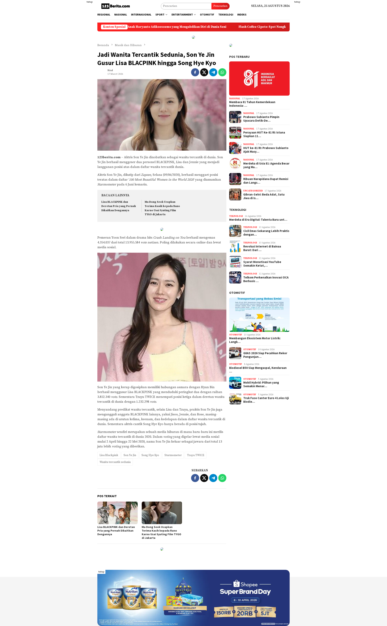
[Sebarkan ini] (195, 72)
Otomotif (237, 293)
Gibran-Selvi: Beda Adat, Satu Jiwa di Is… (264, 196)
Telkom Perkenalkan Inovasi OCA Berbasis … (266, 279)
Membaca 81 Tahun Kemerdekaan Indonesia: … (252, 104)
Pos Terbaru (239, 57)
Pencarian (220, 6)
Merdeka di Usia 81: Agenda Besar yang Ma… (266, 165)
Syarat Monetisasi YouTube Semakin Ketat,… (262, 263)
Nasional (234, 98)
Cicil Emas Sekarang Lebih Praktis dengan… (266, 232)
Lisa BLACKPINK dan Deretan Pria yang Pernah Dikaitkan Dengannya (118, 206)
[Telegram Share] (213, 72)
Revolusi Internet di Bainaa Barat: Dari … (262, 248)
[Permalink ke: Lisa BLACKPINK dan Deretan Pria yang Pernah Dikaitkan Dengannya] (117, 513)
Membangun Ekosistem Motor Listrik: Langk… (255, 340)
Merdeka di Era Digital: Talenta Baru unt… (258, 219)
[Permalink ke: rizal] (101, 72)
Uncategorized (253, 190)
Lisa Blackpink (109, 455)
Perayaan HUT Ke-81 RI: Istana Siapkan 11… (264, 134)
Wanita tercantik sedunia (115, 462)
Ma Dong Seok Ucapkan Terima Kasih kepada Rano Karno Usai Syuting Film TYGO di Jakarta (161, 532)
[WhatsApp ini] (222, 72)
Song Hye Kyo (150, 455)
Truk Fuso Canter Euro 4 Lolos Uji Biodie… (266, 400)
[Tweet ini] (204, 72)
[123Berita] (116, 6)
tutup (90, 1)
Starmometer (173, 455)
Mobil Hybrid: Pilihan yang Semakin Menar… (261, 384)
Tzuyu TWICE (195, 455)
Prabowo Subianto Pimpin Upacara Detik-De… (261, 118)
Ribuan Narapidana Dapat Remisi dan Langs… (265, 180)
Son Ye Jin (130, 455)
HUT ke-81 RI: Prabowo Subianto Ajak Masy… (265, 149)
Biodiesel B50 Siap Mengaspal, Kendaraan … (258, 369)
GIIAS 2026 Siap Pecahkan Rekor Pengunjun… (265, 355)
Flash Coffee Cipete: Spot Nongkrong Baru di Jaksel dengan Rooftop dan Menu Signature (268, 27)
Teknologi (237, 210)
